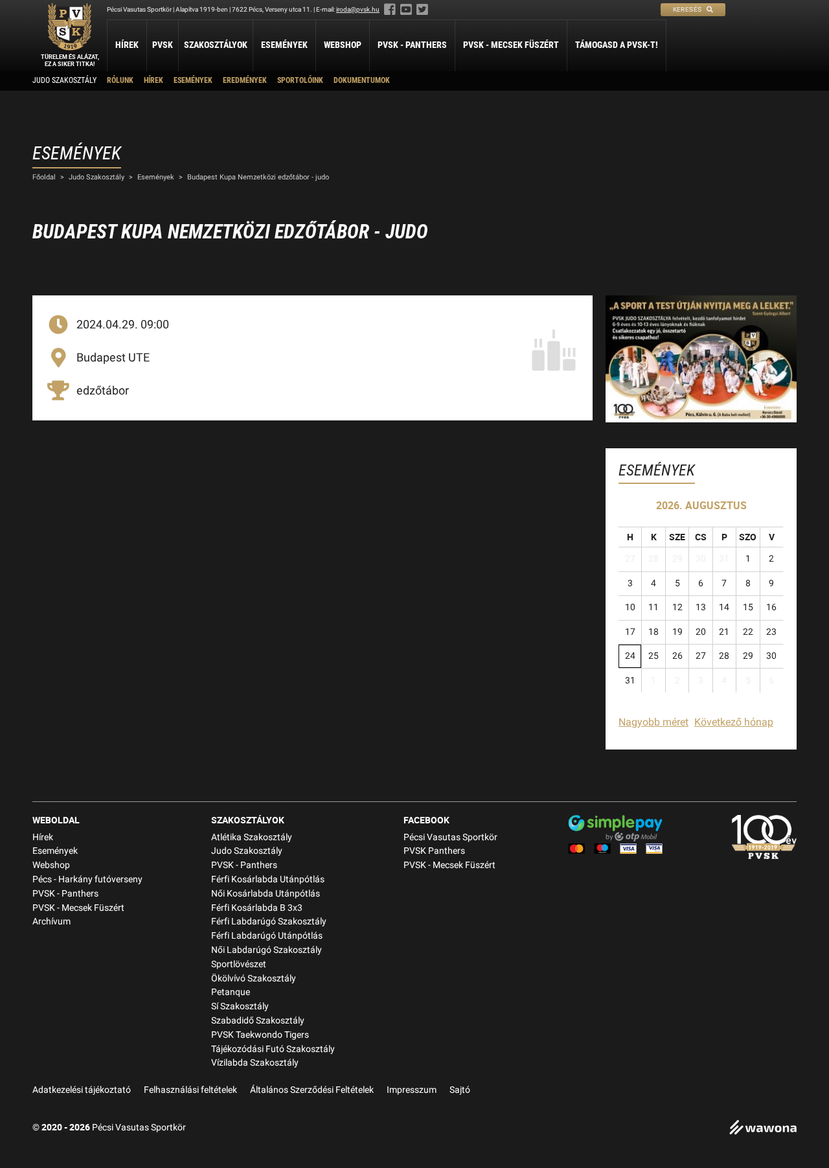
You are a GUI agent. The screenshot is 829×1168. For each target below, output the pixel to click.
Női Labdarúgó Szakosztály (266, 950)
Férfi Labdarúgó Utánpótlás (267, 935)
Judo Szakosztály (64, 80)
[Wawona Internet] (763, 1129)
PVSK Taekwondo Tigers (260, 1034)
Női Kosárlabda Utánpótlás (265, 893)
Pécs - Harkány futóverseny (87, 879)
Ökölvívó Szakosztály (253, 978)
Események (284, 45)
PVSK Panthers (434, 850)
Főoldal (44, 177)
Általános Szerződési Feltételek (312, 1089)
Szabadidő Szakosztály (257, 1020)
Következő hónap (733, 722)
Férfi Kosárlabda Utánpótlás (267, 879)
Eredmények (245, 80)
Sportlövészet (238, 964)
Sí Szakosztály (240, 1006)
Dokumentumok (362, 80)
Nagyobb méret (653, 722)
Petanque (230, 992)
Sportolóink (300, 80)
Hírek (127, 45)
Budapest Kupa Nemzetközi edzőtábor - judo (258, 177)
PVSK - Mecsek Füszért (511, 45)
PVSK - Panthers (412, 45)
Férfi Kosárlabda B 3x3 (256, 907)
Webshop (342, 45)
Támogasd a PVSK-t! (616, 45)
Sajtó (459, 1089)
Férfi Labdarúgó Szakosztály (268, 921)
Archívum (51, 921)
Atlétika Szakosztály (251, 837)
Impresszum (412, 1089)
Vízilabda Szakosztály (255, 1062)
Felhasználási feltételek (190, 1089)
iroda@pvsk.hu (358, 9)
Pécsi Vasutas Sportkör (450, 837)
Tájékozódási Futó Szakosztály (273, 1049)
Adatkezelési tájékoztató (81, 1089)
